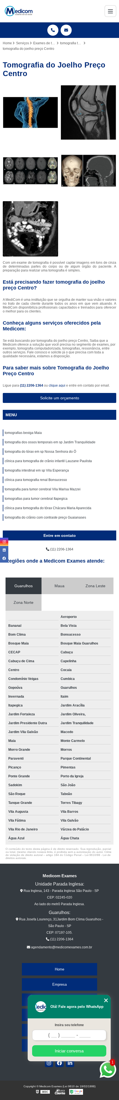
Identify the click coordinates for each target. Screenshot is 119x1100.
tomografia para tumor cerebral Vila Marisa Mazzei (43, 489)
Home (59, 969)
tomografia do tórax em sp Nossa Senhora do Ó (40, 452)
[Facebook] (59, 1063)
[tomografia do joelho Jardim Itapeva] (88, 112)
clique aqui (57, 385)
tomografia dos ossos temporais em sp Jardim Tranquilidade (50, 442)
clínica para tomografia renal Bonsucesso (36, 480)
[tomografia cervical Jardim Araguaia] (30, 112)
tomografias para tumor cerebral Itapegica (36, 499)
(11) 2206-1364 (32, 385)
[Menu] (110, 11)
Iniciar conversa (69, 1051)
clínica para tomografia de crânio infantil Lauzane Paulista (48, 461)
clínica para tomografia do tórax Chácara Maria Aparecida (48, 508)
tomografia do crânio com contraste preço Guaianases (45, 517)
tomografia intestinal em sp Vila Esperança (37, 470)
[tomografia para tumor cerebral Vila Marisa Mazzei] (30, 170)
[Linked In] (70, 1063)
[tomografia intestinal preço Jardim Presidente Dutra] (30, 229)
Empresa (59, 984)
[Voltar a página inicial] (18, 11)
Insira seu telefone (69, 1025)
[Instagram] (49, 1063)
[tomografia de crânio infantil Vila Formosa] (88, 170)
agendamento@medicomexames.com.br (61, 947)
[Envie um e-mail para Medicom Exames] (66, 30)
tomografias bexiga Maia (23, 433)
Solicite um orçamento (59, 398)
